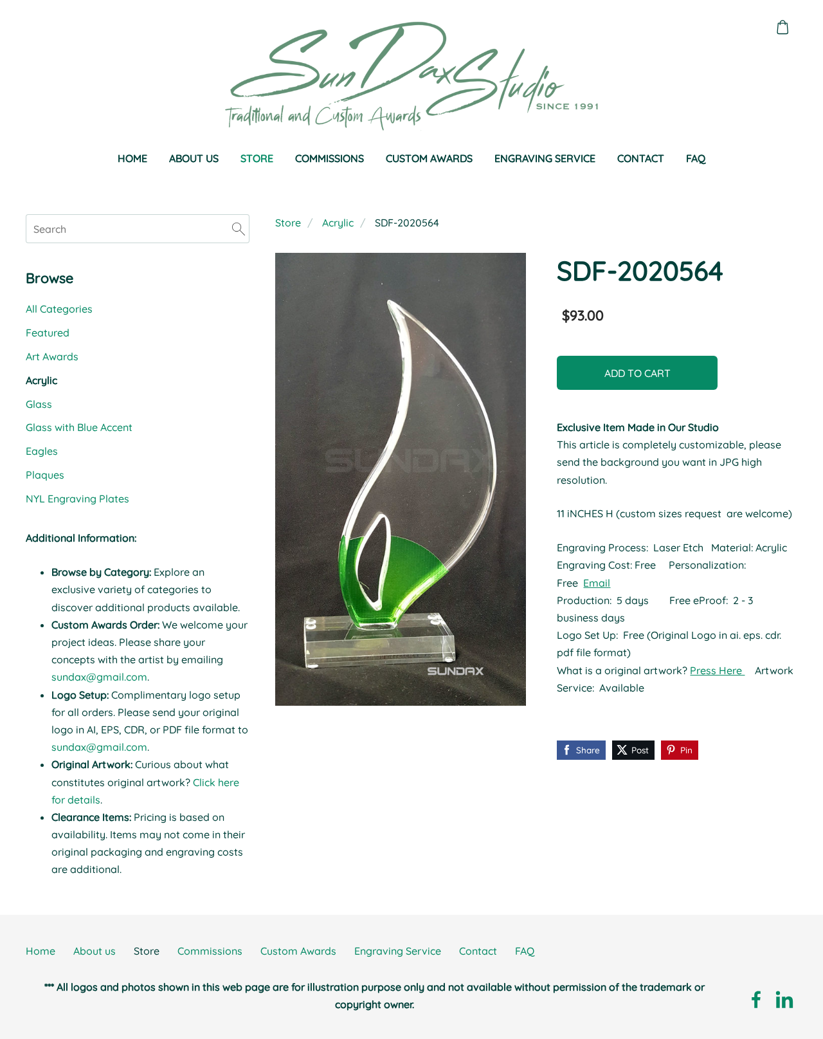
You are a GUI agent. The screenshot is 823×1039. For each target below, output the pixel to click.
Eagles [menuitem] (42, 451)
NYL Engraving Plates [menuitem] (77, 498)
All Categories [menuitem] (59, 308)
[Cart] (782, 27)
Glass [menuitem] (39, 404)
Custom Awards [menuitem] (429, 158)
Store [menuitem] (256, 158)
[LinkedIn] (784, 999)
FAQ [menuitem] (695, 158)
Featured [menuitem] (47, 332)
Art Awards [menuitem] (52, 356)
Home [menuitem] (132, 158)
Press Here (717, 670)
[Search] (238, 228)
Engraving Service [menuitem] (544, 158)
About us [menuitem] (194, 158)
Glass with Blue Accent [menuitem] (79, 427)
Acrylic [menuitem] (41, 380)
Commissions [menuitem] (329, 158)
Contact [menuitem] (640, 158)
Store (288, 222)
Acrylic (338, 222)
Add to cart (637, 373)
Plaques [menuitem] (45, 474)
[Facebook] (756, 999)
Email (596, 582)
